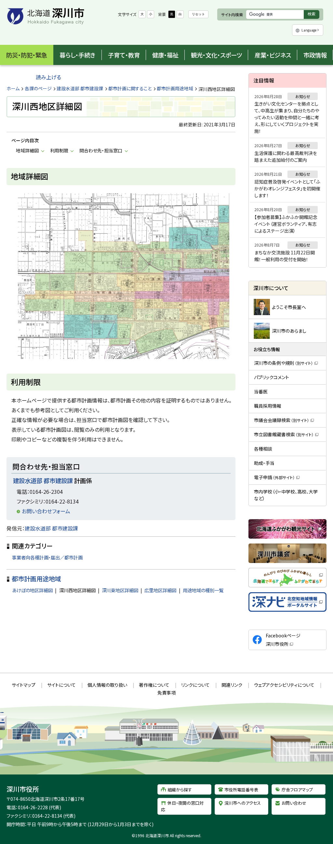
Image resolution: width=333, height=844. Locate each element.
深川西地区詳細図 (77, 590)
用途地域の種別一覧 (203, 590)
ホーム (13, 88)
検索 (313, 15)
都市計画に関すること (130, 88)
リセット (198, 14)
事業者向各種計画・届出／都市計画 (47, 557)
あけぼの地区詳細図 (32, 590)
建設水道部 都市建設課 (80, 88)
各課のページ (38, 88)
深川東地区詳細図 (120, 590)
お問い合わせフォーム (46, 511)
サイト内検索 (232, 14)
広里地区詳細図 (160, 590)
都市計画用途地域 (175, 88)
